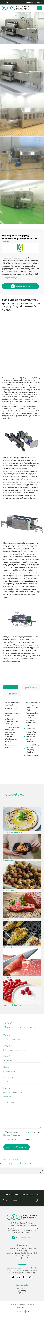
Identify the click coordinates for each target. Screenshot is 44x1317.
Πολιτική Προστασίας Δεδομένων (22, 1305)
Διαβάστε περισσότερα (24, 1238)
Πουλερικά (7, 947)
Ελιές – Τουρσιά (9, 890)
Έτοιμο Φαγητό (9, 860)
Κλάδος (6, 1088)
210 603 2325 (8, 2)
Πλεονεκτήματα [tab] (10, 687)
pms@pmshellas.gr (35, 2)
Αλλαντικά (7, 977)
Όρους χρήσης (27, 1132)
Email (6, 1056)
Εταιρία (7, 1045)
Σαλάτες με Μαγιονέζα (12, 832)
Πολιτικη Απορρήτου (11, 1135)
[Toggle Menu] (40, 8)
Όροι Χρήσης (22, 1307)
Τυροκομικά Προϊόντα (12, 1005)
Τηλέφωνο (8, 1077)
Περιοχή (7, 1067)
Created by (19, 1311)
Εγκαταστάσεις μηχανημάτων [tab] (12, 693)
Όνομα (7, 1035)
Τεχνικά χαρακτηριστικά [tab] (31, 687)
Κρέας (6, 919)
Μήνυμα (7, 1096)
